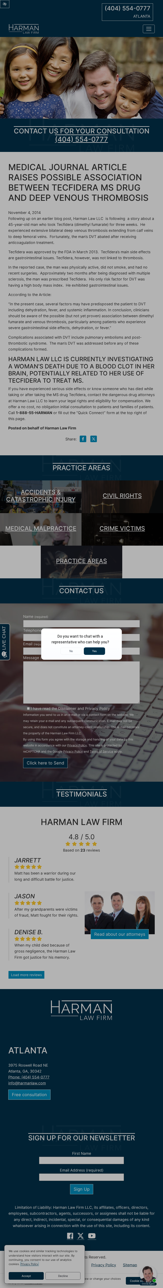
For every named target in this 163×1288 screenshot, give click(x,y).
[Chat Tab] (81, 644)
